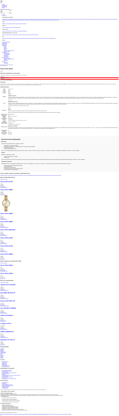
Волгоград (15, 414)
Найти (10, 10)
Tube (55, 175)
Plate (36, 175)
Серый (45, 38)
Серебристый (42, 38)
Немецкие (20, 23)
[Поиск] (1, 12)
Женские (4, 64)
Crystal (8, 175)
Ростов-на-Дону (56, 414)
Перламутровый (34, 38)
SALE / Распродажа (5, 382)
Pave (33, 175)
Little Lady (26, 175)
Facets (19, 175)
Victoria (57, 175)
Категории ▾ (4, 15)
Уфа (66, 414)
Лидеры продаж (4, 364)
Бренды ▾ (3, 61)
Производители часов (5, 366)
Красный (25, 38)
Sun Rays (51, 175)
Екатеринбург (19, 414)
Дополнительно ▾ (5, 57)
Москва (1, 414)
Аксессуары (6, 60)
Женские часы (4, 6)
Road (44, 175)
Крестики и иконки (7, 51)
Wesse (10, 64)
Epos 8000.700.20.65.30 (7, 293)
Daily (16, 175)
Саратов (63, 414)
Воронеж (11, 414)
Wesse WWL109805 (6, 190)
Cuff (14, 175)
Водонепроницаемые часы (65, 19)
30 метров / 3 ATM (5, 34)
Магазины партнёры (5, 373)
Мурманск (35, 414)
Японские (12, 23)
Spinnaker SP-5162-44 (7, 340)
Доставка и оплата (5, 371)
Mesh (12, 64)
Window (60, 175)
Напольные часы (6, 54)
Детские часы (48, 19)
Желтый (11, 38)
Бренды (3, 7)
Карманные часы (108, 19)
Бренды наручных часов (6, 365)
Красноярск (31, 414)
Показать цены (2, 186)
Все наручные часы (5, 361)
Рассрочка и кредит (5, 387)
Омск (49, 414)
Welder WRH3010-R (7, 331)
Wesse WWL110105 (6, 238)
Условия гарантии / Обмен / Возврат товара (9, 372)
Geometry (21, 175)
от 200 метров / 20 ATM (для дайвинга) (32, 34)
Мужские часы (4, 43)
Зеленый (14, 38)
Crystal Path (11, 175)
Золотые (3, 27)
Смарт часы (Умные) (53, 19)
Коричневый (22, 38)
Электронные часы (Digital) (33, 19)
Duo (17, 175)
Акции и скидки (4, 383)
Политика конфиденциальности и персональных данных (11, 375)
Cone (6, 175)
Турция (7, 64)
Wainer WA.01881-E (6, 315)
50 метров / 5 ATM (11, 34)
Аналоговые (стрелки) (42, 19)
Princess (38, 175)
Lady (24, 175)
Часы (1, 64)
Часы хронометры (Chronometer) (100, 19)
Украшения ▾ (4, 45)
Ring (43, 175)
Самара (60, 414)
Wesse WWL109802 (6, 254)
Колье (5, 49)
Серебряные (7, 27)
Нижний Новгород (40, 414)
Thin (53, 175)
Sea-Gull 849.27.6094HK (8, 308)
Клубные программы (5, 386)
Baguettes (1, 175)
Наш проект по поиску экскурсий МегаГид (9, 378)
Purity (41, 175)
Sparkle (48, 175)
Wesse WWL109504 (6, 273)
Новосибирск (46, 414)
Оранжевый (29, 38)
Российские (16, 23)
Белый (6, 38)
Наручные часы (4, 5)
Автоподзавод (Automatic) (17, 19)
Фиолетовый (51, 38)
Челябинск (69, 414)
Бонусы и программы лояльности (7, 384)
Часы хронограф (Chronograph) (90, 19)
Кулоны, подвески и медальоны (9, 50)
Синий (47, 38)
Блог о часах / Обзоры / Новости (7, 376)
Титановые (11, 27)
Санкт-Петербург (6, 414)
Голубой (9, 38)
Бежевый (3, 38)
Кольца (5, 46)
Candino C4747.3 (5, 323)
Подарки (5, 59)
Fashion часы (59, 19)
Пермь (52, 414)
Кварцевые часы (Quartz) (25, 19)
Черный (54, 38)
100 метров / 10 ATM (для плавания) (20, 34)
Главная (3, 4)
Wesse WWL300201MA (7, 230)
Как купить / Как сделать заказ (7, 370)
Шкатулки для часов (7, 58)
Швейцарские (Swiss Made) (6, 23)
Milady (31, 175)
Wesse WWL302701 (6, 246)
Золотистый (18, 38)
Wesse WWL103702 (6, 181)
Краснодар (27, 414)
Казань (23, 414)
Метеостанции (6, 56)
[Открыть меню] (1, 1)
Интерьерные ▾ (4, 52)
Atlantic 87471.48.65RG (8, 284)
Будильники (6, 55)
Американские (24, 23)
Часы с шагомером (114, 19)
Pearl (35, 175)
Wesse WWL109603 (6, 213)
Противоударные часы (73, 19)
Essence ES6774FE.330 (7, 301)
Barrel (4, 175)
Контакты (3, 374)
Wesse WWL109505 (6, 265)
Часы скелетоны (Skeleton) (81, 19)
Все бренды (6, 62)
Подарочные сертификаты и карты (7, 385)
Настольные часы (7, 53)
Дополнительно (4, 377)
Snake (46, 175)
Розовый (38, 38)
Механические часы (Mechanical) (7, 19)
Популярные (6, 63)
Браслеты (5, 48)
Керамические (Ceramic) (16, 27)
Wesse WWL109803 (6, 221)
